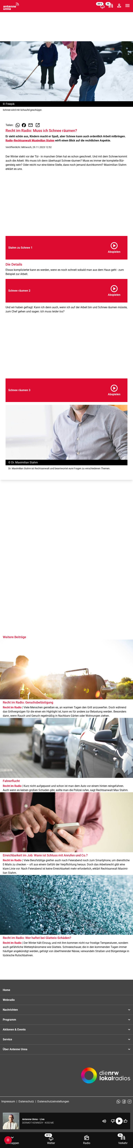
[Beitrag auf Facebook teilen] (24, 125)
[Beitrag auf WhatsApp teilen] (18, 125)
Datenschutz (26, 1101)
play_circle (119, 1121)
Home (6, 990)
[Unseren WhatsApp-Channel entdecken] (118, 1101)
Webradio (9, 1000)
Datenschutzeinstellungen (53, 1101)
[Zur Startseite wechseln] (11, 6)
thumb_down (113, 1121)
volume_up (104, 1121)
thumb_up (125, 1121)
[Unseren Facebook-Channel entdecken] (124, 1101)
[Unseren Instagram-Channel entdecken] (129, 1101)
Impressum (8, 1101)
